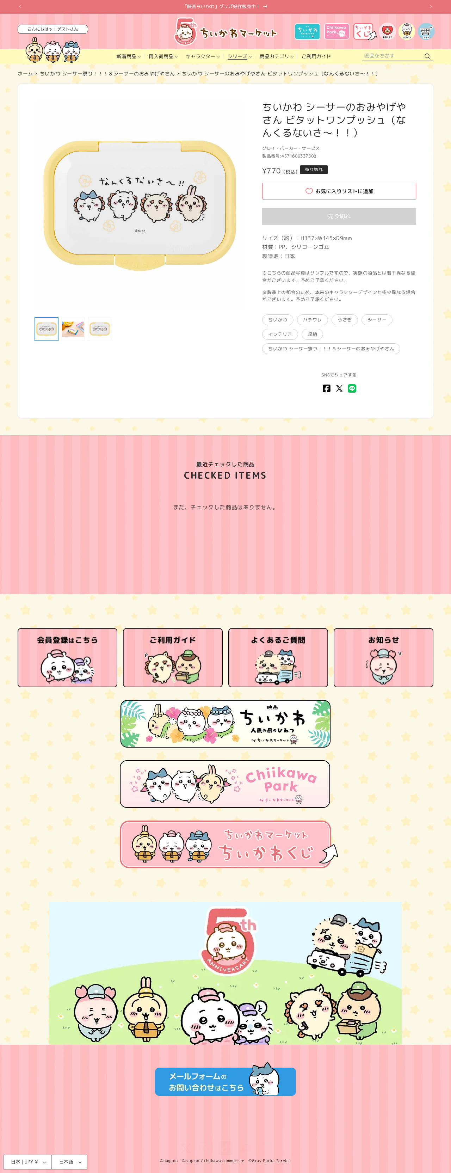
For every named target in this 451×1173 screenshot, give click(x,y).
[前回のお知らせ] (20, 6)
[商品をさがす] (427, 56)
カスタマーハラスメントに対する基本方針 (386, 1133)
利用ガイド (207, 1133)
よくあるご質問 (243, 1133)
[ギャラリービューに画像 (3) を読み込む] (99, 329)
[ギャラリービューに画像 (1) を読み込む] (46, 329)
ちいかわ (277, 320)
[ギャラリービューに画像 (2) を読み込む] (73, 329)
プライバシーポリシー (72, 1133)
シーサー (377, 320)
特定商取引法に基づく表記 (131, 1133)
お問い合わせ (282, 1133)
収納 (312, 334)
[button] (128, 56)
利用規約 (30, 1133)
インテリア (280, 334)
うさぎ (345, 320)
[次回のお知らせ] (431, 6)
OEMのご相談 (319, 1133)
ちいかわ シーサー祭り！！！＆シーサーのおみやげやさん (331, 348)
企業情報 (177, 1133)
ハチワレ (312, 320)
